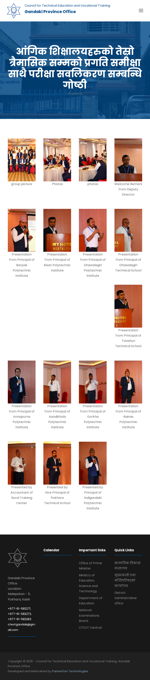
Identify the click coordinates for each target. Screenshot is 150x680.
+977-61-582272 (19, 614)
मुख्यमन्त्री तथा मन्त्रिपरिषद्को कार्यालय (125, 580)
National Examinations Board (89, 615)
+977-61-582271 (19, 608)
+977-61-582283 (19, 619)
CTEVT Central (90, 627)
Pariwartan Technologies (70, 671)
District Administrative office (125, 598)
